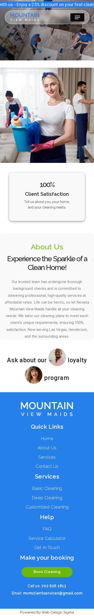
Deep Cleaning (47, 497)
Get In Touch (47, 547)
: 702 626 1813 (47, 586)
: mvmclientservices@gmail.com (47, 593)
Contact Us (47, 466)
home (47, 438)
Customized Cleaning (47, 506)
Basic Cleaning (47, 488)
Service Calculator (47, 538)
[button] (77, 17)
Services (47, 457)
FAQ (47, 528)
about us (47, 447)
